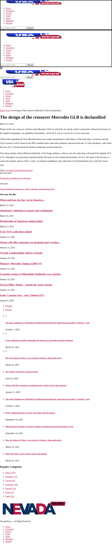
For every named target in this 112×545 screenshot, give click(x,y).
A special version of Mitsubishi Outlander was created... (31, 274)
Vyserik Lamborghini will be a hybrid (21, 252)
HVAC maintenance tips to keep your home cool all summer (30, 413)
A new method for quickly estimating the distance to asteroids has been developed (39, 340)
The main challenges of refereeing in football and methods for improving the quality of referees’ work (47, 323)
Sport (8, 18)
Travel (8, 13)
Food (8, 16)
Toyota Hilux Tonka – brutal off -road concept (26, 284)
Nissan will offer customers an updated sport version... (30, 242)
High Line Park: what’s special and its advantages (26, 454)
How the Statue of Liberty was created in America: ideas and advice (33, 358)
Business (10, 21)
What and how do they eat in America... (22, 200)
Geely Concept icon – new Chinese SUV (22, 295)
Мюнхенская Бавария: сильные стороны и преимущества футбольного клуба (39, 427)
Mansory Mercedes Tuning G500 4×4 (21, 263)
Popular (8, 306)
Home (2, 110)
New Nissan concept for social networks (21, 372)
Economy (10, 11)
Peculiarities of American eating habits (21, 221)
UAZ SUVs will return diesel (16, 231)
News (8, 8)
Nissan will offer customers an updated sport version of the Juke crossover (36, 385)
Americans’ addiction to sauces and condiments (26, 210)
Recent (8, 310)
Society (9, 23)
